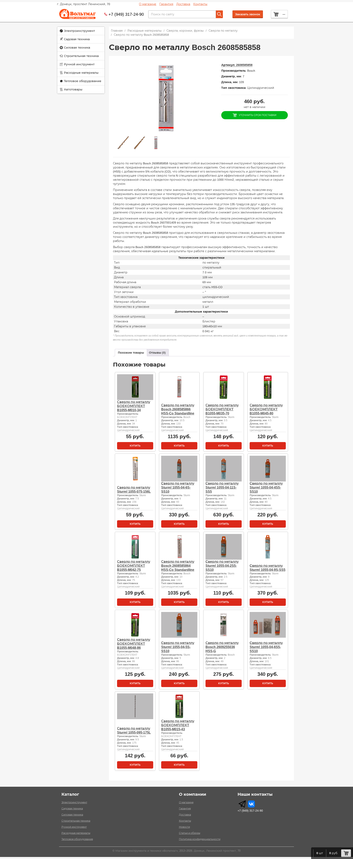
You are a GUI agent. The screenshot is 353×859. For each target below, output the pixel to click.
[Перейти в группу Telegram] (242, 804)
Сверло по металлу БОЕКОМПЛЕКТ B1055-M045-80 (266, 409)
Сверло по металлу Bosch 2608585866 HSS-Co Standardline (177, 409)
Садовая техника (77, 39)
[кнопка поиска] (219, 14)
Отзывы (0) (157, 352)
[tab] (131, 352)
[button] (81, 31)
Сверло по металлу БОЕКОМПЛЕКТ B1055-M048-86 (133, 644)
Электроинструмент (79, 30)
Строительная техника (81, 56)
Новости (184, 827)
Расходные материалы (81, 72)
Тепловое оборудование (82, 81)
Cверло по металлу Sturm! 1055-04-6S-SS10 (177, 487)
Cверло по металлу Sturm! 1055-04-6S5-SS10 (266, 647)
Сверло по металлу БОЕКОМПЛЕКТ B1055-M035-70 (222, 409)
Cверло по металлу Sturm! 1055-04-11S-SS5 (222, 487)
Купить (135, 445)
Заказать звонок (247, 14)
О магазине (147, 4)
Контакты (200, 4)
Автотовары (73, 89)
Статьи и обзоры (189, 833)
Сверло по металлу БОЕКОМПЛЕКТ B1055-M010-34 (133, 406)
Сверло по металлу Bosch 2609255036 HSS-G (222, 647)
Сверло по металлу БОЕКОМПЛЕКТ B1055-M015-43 (177, 725)
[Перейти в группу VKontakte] (251, 804)
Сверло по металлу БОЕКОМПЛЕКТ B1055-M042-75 (133, 566)
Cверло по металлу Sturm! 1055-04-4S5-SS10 (266, 487)
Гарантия (166, 4)
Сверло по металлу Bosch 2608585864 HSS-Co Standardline (177, 566)
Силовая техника (77, 47)
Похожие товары (131, 352)
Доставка (183, 4)
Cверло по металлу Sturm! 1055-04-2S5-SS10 (222, 566)
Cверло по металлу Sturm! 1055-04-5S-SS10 (177, 647)
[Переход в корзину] (346, 853)
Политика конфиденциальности (199, 839)
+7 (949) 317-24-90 (126, 14)
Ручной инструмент (79, 64)
